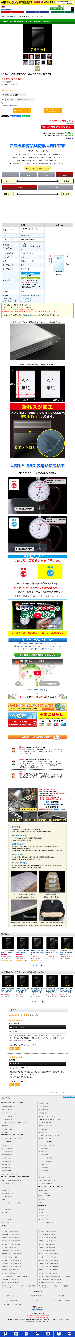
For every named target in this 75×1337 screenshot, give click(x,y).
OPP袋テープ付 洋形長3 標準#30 (12, 1254)
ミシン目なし (19, 187)
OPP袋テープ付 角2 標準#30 (10, 1247)
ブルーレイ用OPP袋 (8, 1193)
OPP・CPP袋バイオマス (9, 1113)
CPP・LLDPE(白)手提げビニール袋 (49, 1119)
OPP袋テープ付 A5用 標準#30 (48, 1231)
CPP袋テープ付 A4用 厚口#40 (11, 1279)
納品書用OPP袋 (6, 1171)
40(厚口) (46, 174)
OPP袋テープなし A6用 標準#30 (49, 1254)
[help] (2, 102)
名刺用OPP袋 (43, 1151)
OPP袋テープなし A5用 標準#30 (11, 1257)
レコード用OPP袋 (7, 1196)
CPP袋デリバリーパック (46, 1132)
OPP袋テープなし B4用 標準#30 (49, 1263)
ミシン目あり (55, 187)
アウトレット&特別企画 (46, 1222)
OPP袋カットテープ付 (45, 1126)
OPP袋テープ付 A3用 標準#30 (48, 1234)
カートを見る (62, 12)
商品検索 (61, 1296)
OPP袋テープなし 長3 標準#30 (48, 1273)
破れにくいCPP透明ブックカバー (11, 1180)
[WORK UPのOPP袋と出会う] (37, 690)
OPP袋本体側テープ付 (8, 1106)
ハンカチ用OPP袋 (7, 1151)
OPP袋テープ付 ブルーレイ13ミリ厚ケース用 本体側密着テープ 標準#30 (18, 1286)
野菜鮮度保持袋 (6, 1161)
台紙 (3, 1216)
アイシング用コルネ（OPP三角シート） (13, 1203)
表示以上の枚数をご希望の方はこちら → (57, 127)
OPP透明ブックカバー (45, 1177)
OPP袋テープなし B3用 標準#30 (11, 1266)
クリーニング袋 (6, 1219)
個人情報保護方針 (12, 1300)
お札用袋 (41, 1164)
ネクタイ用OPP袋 (7, 1148)
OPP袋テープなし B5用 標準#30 (11, 1263)
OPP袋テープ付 (44, 1103)
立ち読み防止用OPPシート (47, 1183)
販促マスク (5, 1212)
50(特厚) (64, 174)
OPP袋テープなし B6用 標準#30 (49, 1260)
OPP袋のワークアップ (8, 8)
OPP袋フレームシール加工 (47, 1116)
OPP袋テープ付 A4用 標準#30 (11, 1234)
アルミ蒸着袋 (43, 1219)
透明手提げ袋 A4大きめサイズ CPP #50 (51, 1282)
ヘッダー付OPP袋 (7, 1116)
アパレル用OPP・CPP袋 (46, 1145)
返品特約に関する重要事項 (10, 105)
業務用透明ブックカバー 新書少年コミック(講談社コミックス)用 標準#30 (55, 1286)
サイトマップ (37, 1300)
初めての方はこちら (12, 1296)
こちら (72, 138)
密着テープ (25, 269)
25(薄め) (10, 174)
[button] (72, 9)
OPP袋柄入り (6, 1132)
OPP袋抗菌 (5, 1126)
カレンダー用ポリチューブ (9, 1209)
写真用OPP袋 (6, 1164)
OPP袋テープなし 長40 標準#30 (11, 1273)
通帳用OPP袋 (6, 1167)
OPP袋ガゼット (44, 1129)
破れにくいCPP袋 (7, 1109)
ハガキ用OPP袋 (6, 1142)
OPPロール (42, 1203)
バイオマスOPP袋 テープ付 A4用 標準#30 (14, 1276)
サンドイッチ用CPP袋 (45, 1158)
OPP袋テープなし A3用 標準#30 (11, 1260)
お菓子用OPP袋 (44, 1154)
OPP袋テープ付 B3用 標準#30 (11, 1244)
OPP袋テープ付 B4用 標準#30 (48, 1241)
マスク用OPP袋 (44, 1171)
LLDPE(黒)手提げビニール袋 (47, 1122)
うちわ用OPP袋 (44, 1167)
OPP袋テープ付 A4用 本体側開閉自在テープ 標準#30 (55, 1276)
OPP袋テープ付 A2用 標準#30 (11, 1237)
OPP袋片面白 (43, 1113)
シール (41, 1212)
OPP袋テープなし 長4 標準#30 (48, 1270)
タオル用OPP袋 (44, 1148)
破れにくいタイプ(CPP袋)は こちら (37, 168)
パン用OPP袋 (6, 1158)
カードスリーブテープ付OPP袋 (11, 1138)
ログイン (12, 12)
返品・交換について (30, 315)
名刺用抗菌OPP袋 (7, 1154)
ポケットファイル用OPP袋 (10, 1174)
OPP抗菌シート (44, 1199)
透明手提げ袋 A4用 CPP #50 (10, 1282)
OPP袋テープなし (44, 1106)
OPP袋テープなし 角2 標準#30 (11, 1270)
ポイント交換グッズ (7, 1222)
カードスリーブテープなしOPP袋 (49, 1135)
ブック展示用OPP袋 (8, 1183)
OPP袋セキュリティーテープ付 (11, 1129)
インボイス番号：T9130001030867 (12, 1304)
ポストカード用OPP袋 (45, 1142)
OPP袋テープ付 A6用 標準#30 (11, 1231)
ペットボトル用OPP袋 (45, 1161)
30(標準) (28, 174)
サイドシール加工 (28, 298)
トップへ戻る (69, 1096)
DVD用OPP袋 (43, 1190)
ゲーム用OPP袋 (44, 1193)
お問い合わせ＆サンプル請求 (61, 1300)
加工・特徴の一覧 (10, 301)
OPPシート (5, 1199)
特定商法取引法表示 (37, 1296)
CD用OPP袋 (5, 1190)
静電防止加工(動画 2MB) (30, 296)
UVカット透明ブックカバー (47, 1180)
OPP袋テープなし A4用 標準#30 (49, 1257)
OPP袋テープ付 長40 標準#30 (11, 1250)
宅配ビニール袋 (43, 1216)
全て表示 (57, 1092)
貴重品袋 (41, 1209)
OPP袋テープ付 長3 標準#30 (47, 1250)
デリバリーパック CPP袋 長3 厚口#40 (50, 1279)
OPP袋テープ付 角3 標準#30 (47, 1244)
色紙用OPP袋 (6, 1145)
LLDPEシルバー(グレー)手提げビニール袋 (14, 1122)
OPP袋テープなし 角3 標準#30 (48, 1266)
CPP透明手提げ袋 (7, 1119)
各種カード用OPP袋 (45, 1138)
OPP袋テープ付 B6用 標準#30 (48, 1237)
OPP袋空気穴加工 (44, 1109)
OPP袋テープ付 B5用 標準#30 (11, 1241)
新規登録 (37, 12)
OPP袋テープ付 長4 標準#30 (47, 1247)
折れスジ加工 (26, 301)
